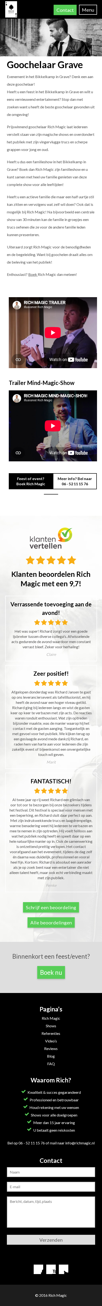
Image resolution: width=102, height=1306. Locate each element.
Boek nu (51, 972)
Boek (33, 274)
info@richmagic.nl (80, 1143)
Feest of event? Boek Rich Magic (30, 481)
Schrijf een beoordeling (51, 907)
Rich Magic (51, 1018)
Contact (65, 10)
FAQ (51, 1063)
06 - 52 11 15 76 (75, 483)
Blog (51, 1056)
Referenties (51, 1033)
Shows (51, 1026)
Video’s (51, 1041)
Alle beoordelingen (51, 922)
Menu (88, 10)
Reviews (51, 1048)
